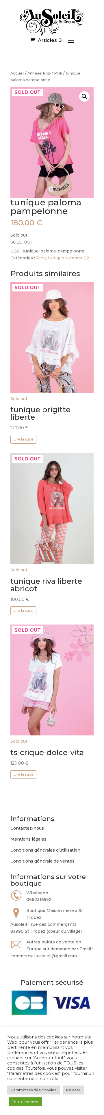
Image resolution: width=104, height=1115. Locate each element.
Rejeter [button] (73, 1090)
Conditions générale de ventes (42, 861)
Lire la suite (24, 439)
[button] (84, 96)
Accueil (17, 73)
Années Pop (39, 73)
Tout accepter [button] (25, 1101)
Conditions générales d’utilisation (45, 850)
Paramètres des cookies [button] (33, 1090)
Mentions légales (28, 839)
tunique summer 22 (68, 258)
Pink (58, 73)
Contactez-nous (27, 828)
